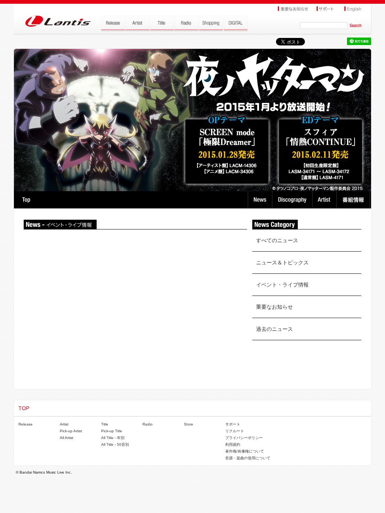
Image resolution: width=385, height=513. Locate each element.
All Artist (66, 438)
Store (188, 424)
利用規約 (232, 444)
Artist (325, 199)
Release (25, 424)
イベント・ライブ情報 (282, 285)
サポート (232, 424)
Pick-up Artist (71, 431)
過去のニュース (274, 329)
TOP (26, 199)
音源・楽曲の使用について (247, 458)
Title (104, 424)
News (260, 199)
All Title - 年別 (112, 438)
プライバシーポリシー (244, 438)
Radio (147, 424)
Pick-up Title (111, 431)
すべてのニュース (277, 240)
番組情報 (354, 199)
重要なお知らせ (274, 307)
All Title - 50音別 (115, 444)
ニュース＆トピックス (282, 263)
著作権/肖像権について (244, 451)
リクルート (234, 431)
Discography (293, 199)
